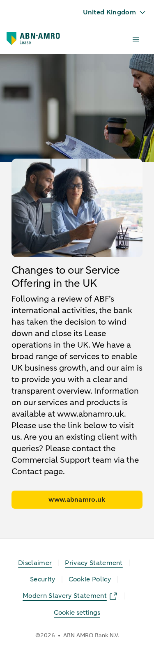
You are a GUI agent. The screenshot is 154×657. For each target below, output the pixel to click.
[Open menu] (135, 39)
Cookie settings (77, 612)
